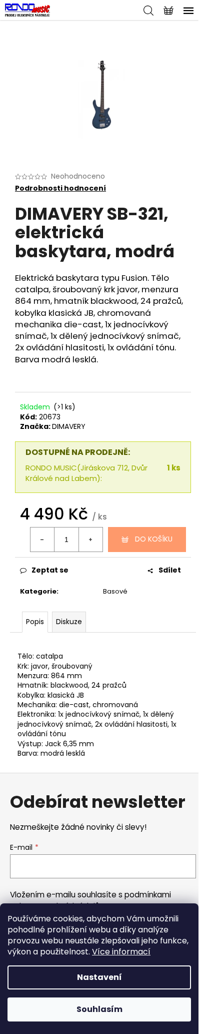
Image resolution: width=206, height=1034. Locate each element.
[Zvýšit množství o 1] (90, 540)
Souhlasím (99, 1009)
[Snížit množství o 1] (42, 540)
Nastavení (99, 977)
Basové (115, 591)
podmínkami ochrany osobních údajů (90, 900)
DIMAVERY (69, 426)
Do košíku (153, 539)
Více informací (121, 951)
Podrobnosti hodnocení (60, 188)
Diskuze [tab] (69, 622)
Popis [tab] (35, 622)
